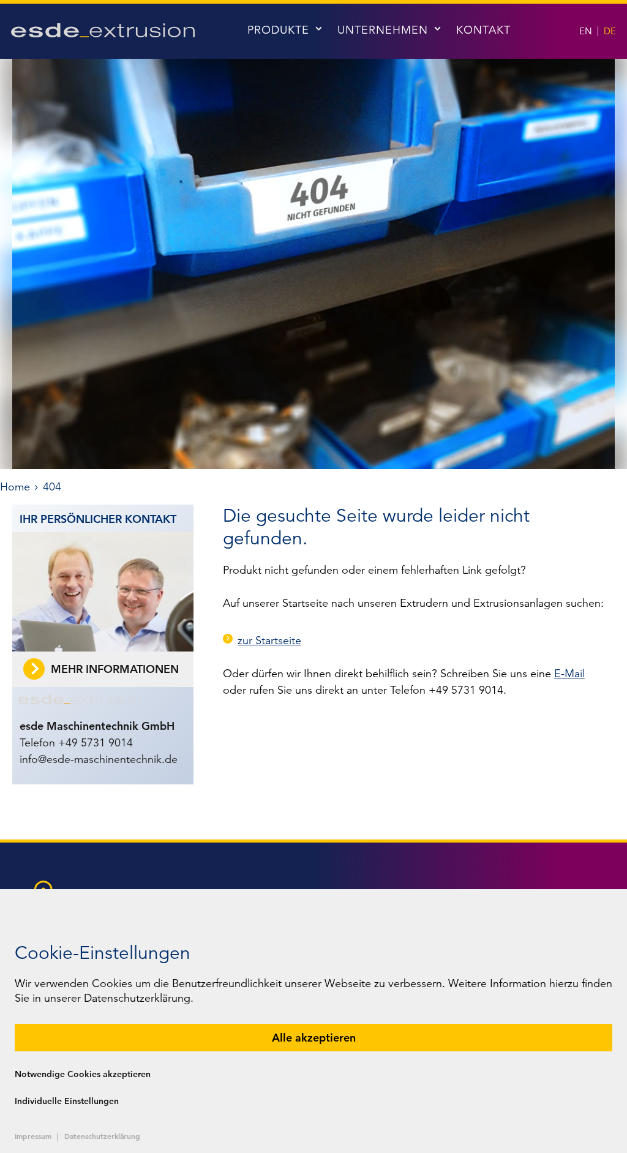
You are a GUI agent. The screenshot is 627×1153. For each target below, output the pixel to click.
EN (585, 31)
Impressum (33, 1136)
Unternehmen (382, 30)
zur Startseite (269, 640)
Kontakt (483, 30)
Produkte (278, 30)
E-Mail (569, 673)
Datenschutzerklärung (102, 1136)
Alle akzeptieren (314, 1038)
